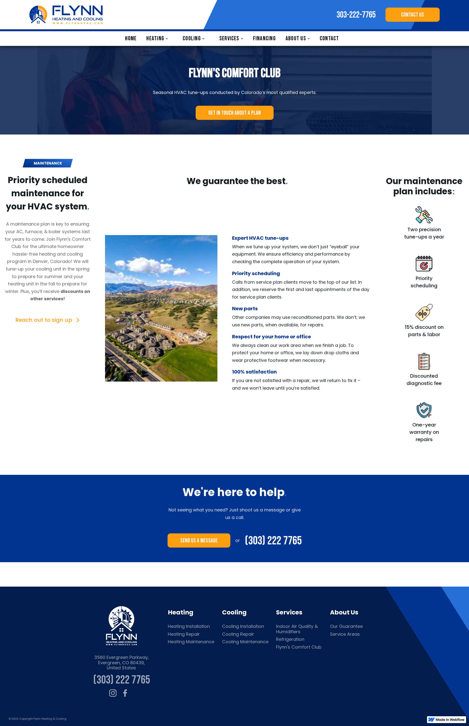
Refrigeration (290, 639)
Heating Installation (189, 626)
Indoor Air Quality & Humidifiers (297, 629)
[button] (159, 38)
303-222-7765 (356, 15)
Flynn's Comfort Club (298, 647)
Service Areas (345, 634)
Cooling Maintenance (245, 641)
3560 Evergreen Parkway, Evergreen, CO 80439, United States (121, 663)
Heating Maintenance (191, 641)
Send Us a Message (199, 540)
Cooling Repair (238, 634)
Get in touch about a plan (234, 112)
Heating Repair (184, 634)
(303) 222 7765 (273, 540)
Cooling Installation (243, 626)
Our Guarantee (346, 626)
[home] (66, 14)
